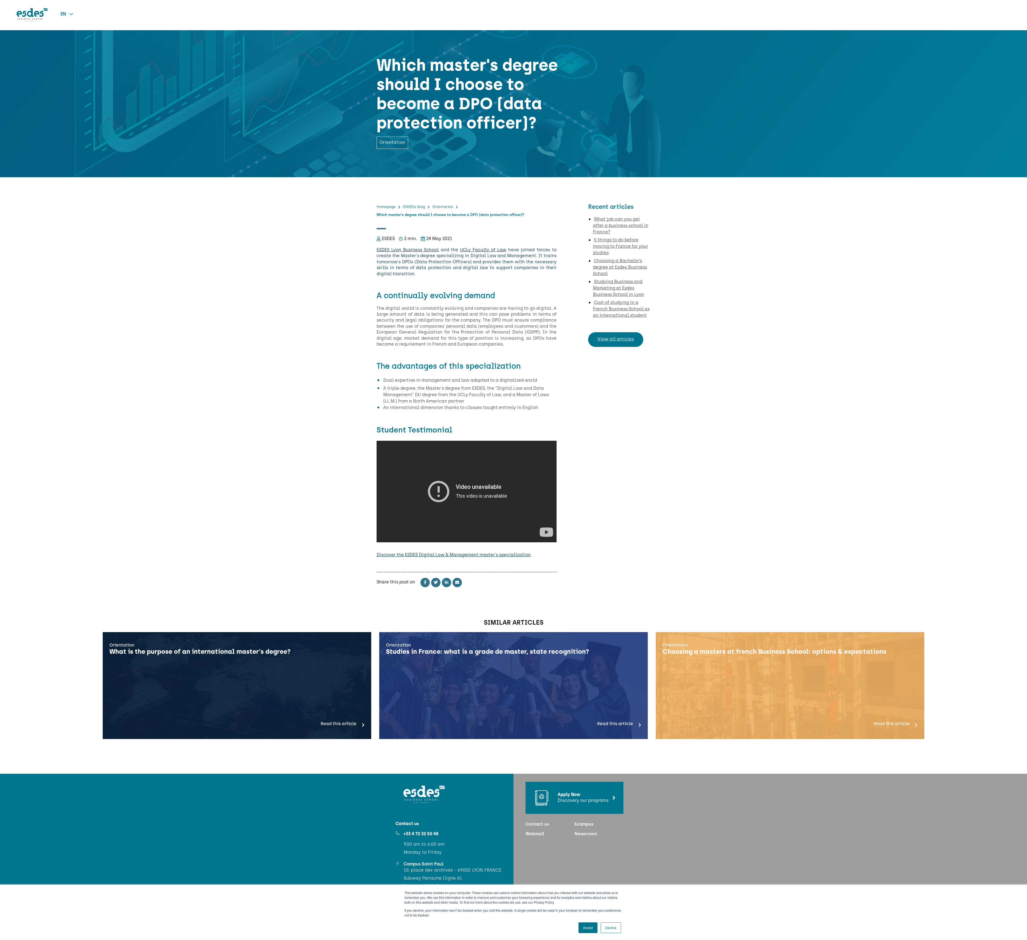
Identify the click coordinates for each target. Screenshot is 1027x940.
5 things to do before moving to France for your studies (620, 246)
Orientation (442, 207)
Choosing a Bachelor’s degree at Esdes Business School (620, 267)
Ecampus (583, 824)
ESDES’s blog (414, 207)
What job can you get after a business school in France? (620, 225)
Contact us (537, 824)
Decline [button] (610, 927)
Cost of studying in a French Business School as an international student (621, 309)
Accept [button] (588, 927)
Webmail (535, 834)
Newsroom (585, 834)
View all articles (615, 339)
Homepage (386, 207)
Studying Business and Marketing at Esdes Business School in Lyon (618, 288)
